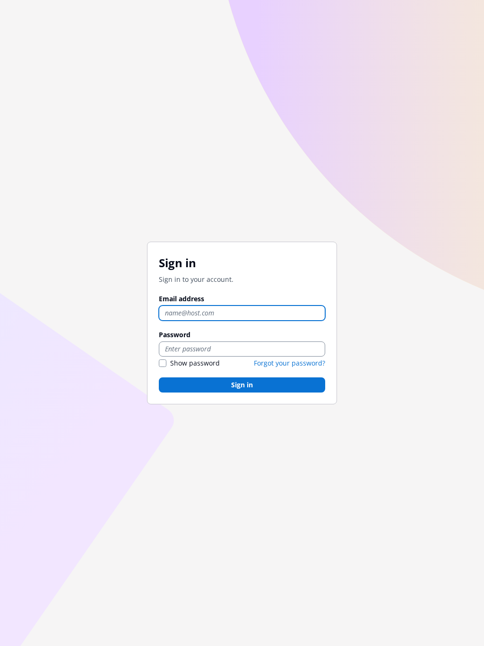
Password (174, 334)
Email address (181, 298)
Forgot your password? (289, 362)
